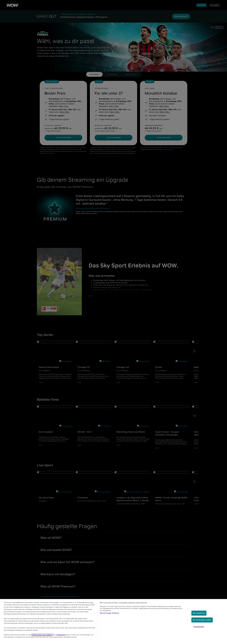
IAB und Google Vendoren (109, 613)
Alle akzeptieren (199, 613)
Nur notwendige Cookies (202, 620)
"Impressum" (61, 635)
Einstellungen (198, 627)
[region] (113, 620)
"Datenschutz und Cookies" (42, 635)
